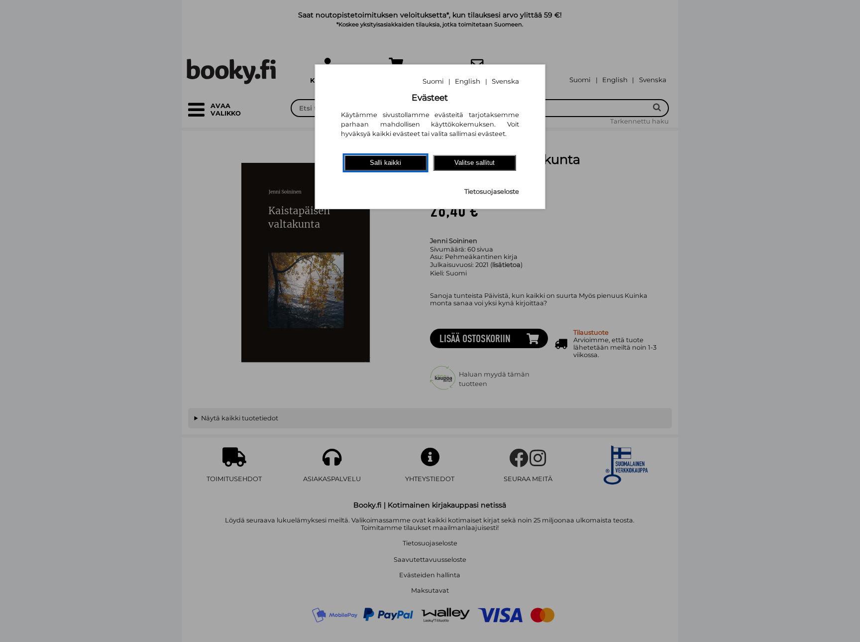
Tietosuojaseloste (491, 191)
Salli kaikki (385, 162)
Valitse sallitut (474, 162)
